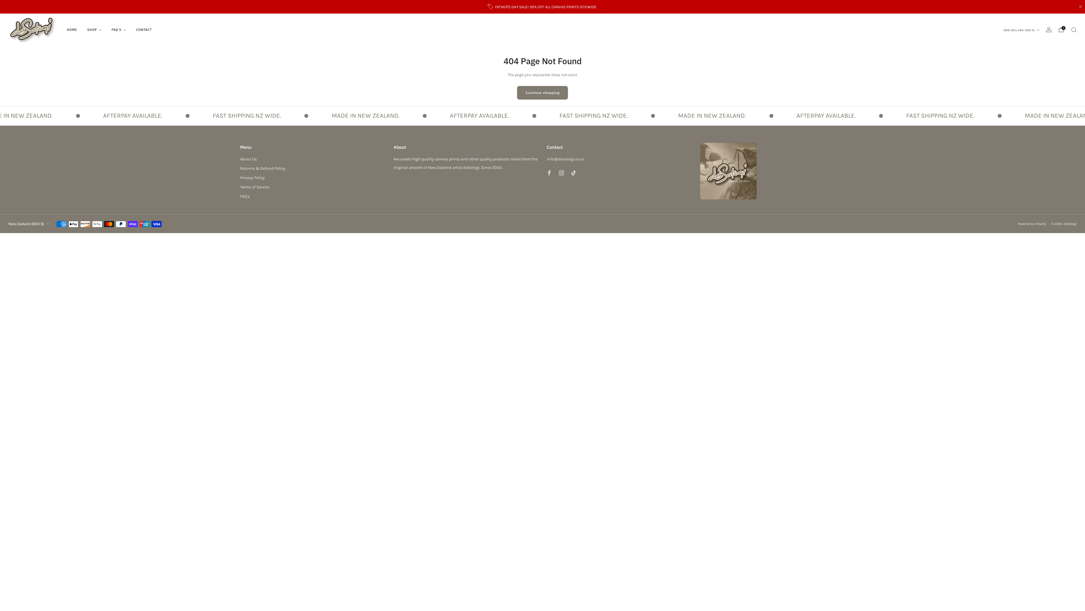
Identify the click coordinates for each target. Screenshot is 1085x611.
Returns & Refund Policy (262, 168)
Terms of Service (255, 187)
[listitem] (542, 7)
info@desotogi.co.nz (566, 159)
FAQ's (116, 30)
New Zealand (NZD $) (1019, 30)
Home (72, 30)
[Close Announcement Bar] (1080, 7)
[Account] (1049, 30)
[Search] (1074, 30)
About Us (248, 159)
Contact (144, 30)
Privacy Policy (252, 177)
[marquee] (542, 116)
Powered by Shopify (1032, 224)
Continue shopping (542, 93)
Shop (92, 30)
